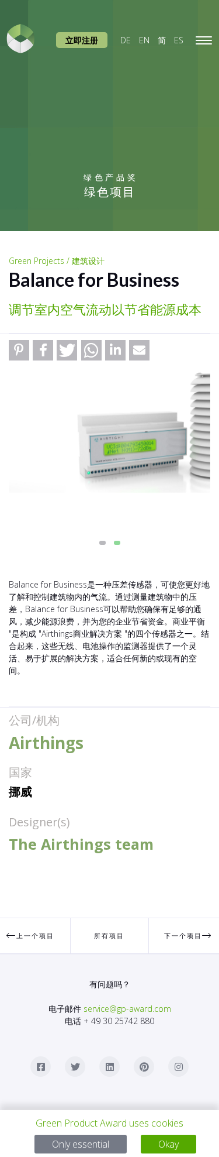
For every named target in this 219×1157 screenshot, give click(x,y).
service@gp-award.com (127, 1008)
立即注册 (81, 40)
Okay (168, 1144)
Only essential (80, 1144)
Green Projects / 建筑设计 (57, 260)
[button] (19, 350)
